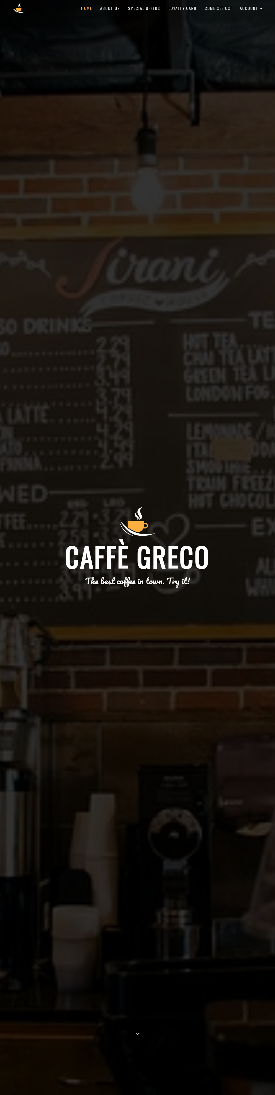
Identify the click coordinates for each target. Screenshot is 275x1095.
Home (86, 8)
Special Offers (144, 8)
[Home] (19, 8)
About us (110, 8)
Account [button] (250, 8)
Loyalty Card (182, 8)
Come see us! (218, 8)
